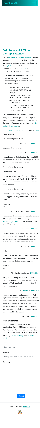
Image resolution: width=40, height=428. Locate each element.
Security (10, 130)
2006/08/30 (34, 290)
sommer (26, 290)
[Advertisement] (20, 27)
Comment (6, 362)
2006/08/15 (19, 130)
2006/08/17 (34, 229)
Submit (21, 396)
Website (6, 352)
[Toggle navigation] (33, 3)
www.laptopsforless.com (12, 221)
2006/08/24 (34, 273)
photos (10, 66)
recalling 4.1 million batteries (20, 57)
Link (37, 130)
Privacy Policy (17, 335)
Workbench (26, 407)
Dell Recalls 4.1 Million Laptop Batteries (17, 52)
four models (21, 69)
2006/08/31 (34, 316)
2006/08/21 (34, 246)
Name (5, 343)
